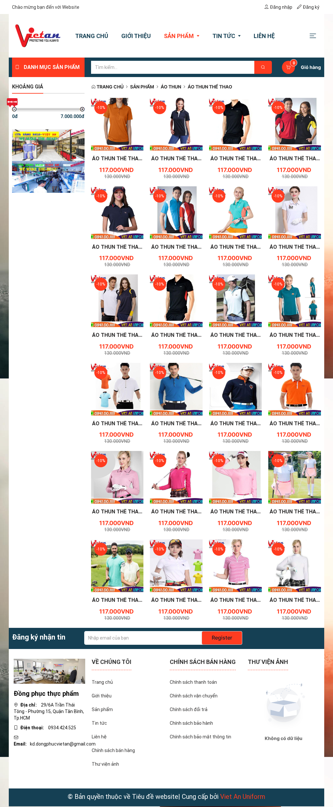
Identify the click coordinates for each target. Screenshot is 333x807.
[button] (313, 35)
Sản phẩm (142, 86)
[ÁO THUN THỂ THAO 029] (117, 565)
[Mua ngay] (109, 160)
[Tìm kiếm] (263, 67)
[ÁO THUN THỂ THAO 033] (117, 477)
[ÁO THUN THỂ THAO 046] (294, 123)
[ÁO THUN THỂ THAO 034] (294, 388)
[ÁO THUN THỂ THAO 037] (117, 388)
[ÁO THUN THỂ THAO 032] (176, 477)
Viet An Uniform (242, 796)
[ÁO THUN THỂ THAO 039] (235, 300)
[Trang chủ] (38, 35)
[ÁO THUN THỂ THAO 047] (235, 123)
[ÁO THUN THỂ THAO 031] (235, 477)
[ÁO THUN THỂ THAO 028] (176, 565)
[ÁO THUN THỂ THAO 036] (176, 388)
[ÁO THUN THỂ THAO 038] (294, 300)
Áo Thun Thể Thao (210, 86)
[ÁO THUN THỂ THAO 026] (294, 565)
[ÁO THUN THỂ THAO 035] (235, 388)
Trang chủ (110, 86)
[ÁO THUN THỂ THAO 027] (235, 565)
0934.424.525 (62, 727)
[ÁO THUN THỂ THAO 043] (235, 212)
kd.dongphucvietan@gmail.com (63, 744)
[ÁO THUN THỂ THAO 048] (176, 123)
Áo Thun (171, 86)
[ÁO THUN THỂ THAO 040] (176, 300)
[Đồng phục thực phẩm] (49, 670)
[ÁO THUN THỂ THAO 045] (117, 212)
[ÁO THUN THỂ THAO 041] (117, 300)
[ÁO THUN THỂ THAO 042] (294, 212)
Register (222, 637)
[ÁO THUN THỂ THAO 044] (176, 212)
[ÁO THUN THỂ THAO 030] (294, 477)
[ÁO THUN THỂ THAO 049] (117, 123)
